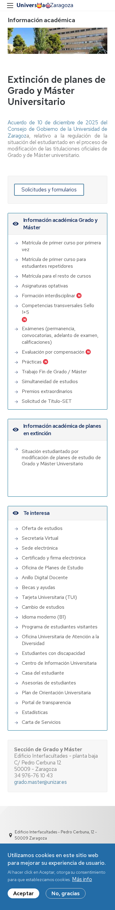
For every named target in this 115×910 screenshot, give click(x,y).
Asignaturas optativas (45, 286)
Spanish (38, 6)
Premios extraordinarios (47, 391)
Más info (82, 879)
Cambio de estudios (43, 607)
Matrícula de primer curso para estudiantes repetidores (54, 262)
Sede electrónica (40, 548)
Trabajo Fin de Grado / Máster (54, 371)
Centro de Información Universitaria (59, 663)
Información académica (41, 20)
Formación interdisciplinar (48, 295)
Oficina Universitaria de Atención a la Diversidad (60, 640)
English (47, 6)
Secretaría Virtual (40, 538)
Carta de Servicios (41, 722)
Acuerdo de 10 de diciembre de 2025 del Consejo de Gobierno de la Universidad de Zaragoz (57, 129)
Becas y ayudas (38, 587)
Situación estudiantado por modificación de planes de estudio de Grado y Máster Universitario (61, 457)
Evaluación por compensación (53, 352)
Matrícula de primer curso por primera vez (61, 246)
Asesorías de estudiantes (49, 682)
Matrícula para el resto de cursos (56, 276)
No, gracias (66, 893)
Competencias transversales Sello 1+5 (58, 308)
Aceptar (23, 893)
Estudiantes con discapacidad (53, 653)
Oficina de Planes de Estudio (52, 567)
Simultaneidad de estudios (50, 381)
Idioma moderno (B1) (44, 617)
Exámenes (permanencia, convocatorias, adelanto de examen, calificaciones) (60, 335)
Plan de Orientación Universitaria (56, 692)
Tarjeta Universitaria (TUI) (49, 597)
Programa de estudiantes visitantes (60, 626)
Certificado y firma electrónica (54, 558)
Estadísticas (35, 712)
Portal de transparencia (46, 702)
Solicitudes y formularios (49, 189)
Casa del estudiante (43, 673)
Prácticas (32, 362)
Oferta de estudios (42, 528)
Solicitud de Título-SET (47, 401)
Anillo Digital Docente (45, 577)
